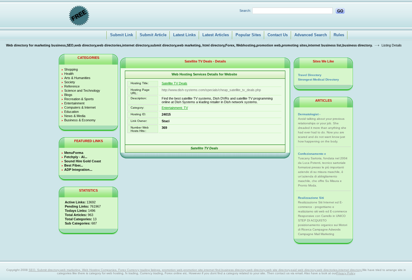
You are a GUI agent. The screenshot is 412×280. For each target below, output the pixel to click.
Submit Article (153, 35)
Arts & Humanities (77, 78)
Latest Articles (215, 35)
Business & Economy (80, 120)
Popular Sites (248, 35)
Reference (72, 86)
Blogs (68, 95)
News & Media (74, 116)
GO (340, 11)
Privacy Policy (345, 273)
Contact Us (278, 35)
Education (71, 111)
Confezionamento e (312, 153)
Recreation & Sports (79, 99)
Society (69, 82)
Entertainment (74, 103)
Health (69, 73)
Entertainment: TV (175, 108)
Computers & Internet (80, 107)
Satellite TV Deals (174, 83)
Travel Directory (310, 75)
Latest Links (184, 35)
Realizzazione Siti (311, 197)
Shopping (71, 69)
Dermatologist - (309, 114)
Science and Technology (82, 90)
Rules (339, 35)
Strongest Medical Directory (318, 79)
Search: (245, 10)
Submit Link (121, 35)
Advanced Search (310, 35)
